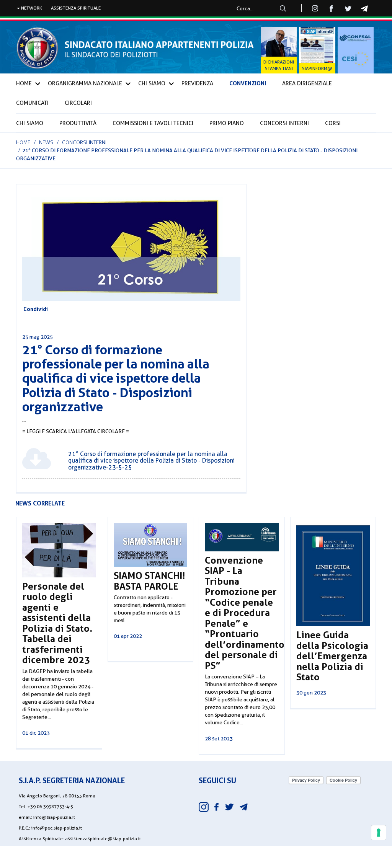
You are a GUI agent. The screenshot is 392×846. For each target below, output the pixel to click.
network (31, 8)
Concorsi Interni (284, 123)
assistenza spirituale (76, 8)
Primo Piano (226, 123)
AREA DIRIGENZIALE (307, 83)
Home (24, 83)
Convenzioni (247, 83)
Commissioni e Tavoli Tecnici (153, 123)
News (46, 142)
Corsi (333, 123)
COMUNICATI (32, 102)
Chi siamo (29, 123)
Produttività (77, 123)
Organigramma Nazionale (85, 83)
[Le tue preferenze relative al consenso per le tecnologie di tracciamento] (378, 832)
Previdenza (197, 83)
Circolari (78, 102)
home (23, 142)
